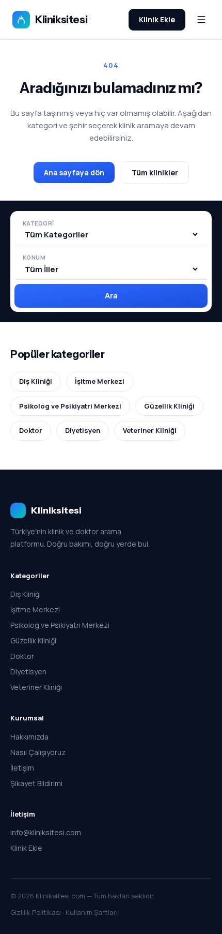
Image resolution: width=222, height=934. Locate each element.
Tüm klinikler (155, 172)
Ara (111, 295)
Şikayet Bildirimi (36, 783)
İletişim (22, 768)
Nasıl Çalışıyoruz (38, 752)
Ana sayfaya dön (74, 172)
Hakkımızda (29, 737)
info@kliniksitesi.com (45, 832)
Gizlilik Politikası (35, 912)
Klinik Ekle (157, 19)
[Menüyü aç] (201, 19)
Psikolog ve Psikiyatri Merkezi (70, 406)
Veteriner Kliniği (150, 430)
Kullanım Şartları (92, 912)
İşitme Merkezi (99, 381)
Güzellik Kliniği (169, 406)
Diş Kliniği (35, 381)
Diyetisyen (82, 430)
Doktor (30, 430)
